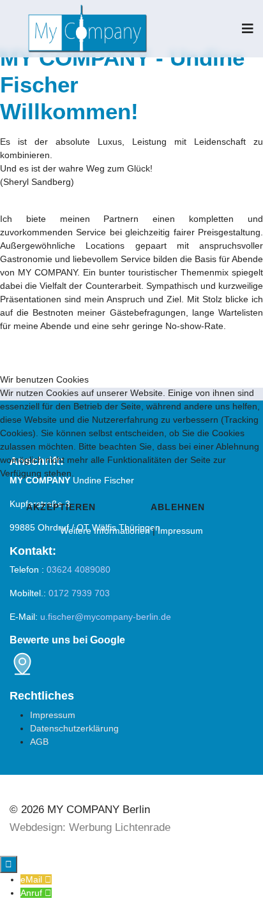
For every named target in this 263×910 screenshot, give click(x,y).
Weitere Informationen (105, 530)
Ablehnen (178, 507)
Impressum (180, 530)
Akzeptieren (61, 507)
